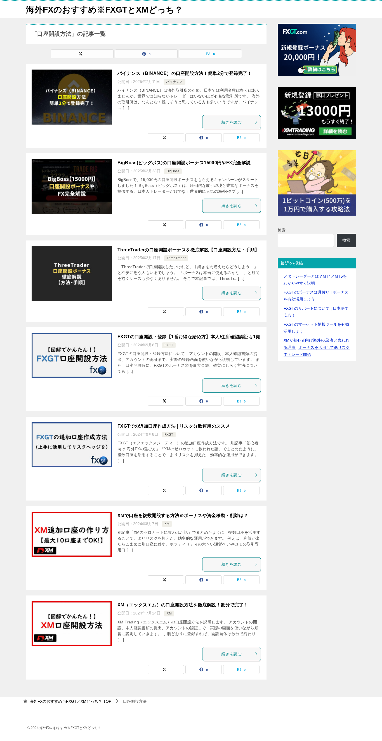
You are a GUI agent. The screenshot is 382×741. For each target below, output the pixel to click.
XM (166, 524)
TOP (70, 701)
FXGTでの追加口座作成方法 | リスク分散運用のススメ (173, 426)
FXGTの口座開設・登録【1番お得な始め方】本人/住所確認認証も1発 (188, 336)
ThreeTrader (176, 258)
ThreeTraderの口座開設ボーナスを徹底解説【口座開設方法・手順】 (188, 249)
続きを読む (231, 122)
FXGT (168, 345)
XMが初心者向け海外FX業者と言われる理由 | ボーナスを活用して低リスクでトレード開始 (317, 347)
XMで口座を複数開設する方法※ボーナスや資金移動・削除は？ (182, 515)
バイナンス (174, 82)
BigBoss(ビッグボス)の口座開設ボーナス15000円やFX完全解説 (184, 162)
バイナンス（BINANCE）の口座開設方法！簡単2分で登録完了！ (184, 73)
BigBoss (173, 171)
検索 (282, 230)
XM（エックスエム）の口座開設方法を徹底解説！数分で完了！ (182, 604)
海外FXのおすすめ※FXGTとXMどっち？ (104, 9)
